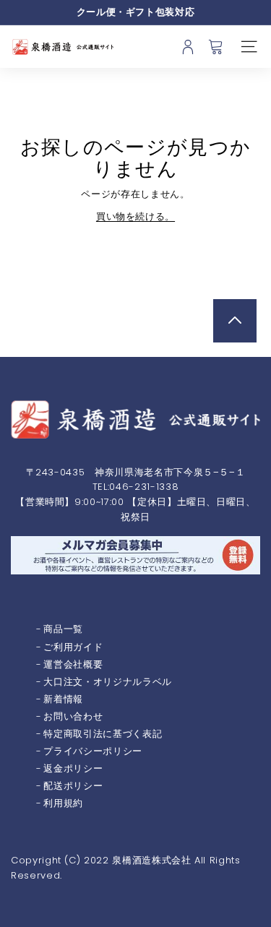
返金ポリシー (73, 768)
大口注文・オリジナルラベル (107, 682)
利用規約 (63, 803)
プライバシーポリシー (92, 751)
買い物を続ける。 (135, 216)
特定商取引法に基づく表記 (102, 734)
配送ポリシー (73, 786)
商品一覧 (63, 629)
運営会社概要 (73, 664)
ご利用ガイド (73, 647)
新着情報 (63, 699)
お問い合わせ (73, 716)
